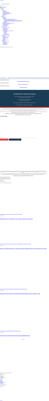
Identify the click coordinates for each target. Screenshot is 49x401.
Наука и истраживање (3, 382)
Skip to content (1, 0)
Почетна (1, 379)
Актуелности (1, 215)
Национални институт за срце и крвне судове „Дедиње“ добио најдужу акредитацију (11, 214)
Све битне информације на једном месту (23, 81)
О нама (1, 380)
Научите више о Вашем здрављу (23, 84)
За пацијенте (1, 381)
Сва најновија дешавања (23, 87)
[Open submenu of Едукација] (4, 35)
